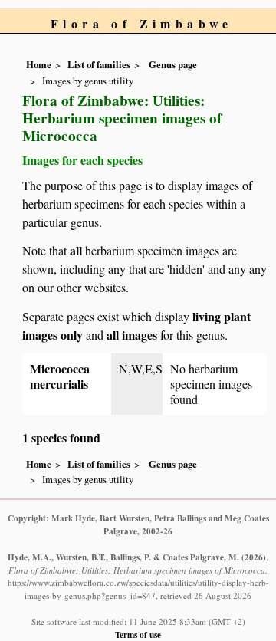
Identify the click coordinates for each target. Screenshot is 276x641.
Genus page (173, 64)
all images (132, 335)
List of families (98, 64)
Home (38, 64)
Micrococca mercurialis (60, 376)
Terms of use (138, 634)
